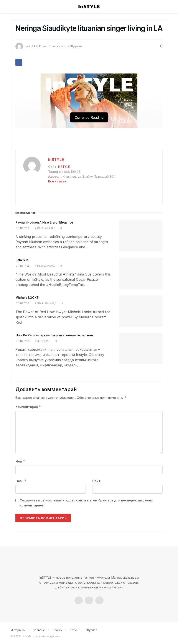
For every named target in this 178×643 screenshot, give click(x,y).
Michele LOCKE (26, 297)
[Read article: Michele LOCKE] (141, 311)
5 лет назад (57, 46)
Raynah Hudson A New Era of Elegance (44, 222)
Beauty (57, 630)
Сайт (96, 481)
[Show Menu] (14, 6)
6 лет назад (42, 341)
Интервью (18, 630)
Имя (20, 461)
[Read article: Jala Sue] (141, 273)
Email (20, 481)
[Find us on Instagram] (89, 600)
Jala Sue (22, 260)
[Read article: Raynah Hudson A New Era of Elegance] (141, 235)
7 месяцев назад (45, 303)
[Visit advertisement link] (89, 141)
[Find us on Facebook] (78, 600)
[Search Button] (164, 6)
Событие (39, 630)
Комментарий (28, 407)
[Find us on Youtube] (99, 600)
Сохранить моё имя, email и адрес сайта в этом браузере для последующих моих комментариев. (86, 502)
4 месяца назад (44, 228)
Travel (74, 630)
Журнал (76, 46)
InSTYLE (35, 46)
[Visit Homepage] (89, 7)
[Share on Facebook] (18, 62)
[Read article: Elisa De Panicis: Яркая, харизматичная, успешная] (141, 348)
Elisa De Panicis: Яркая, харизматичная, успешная (54, 335)
